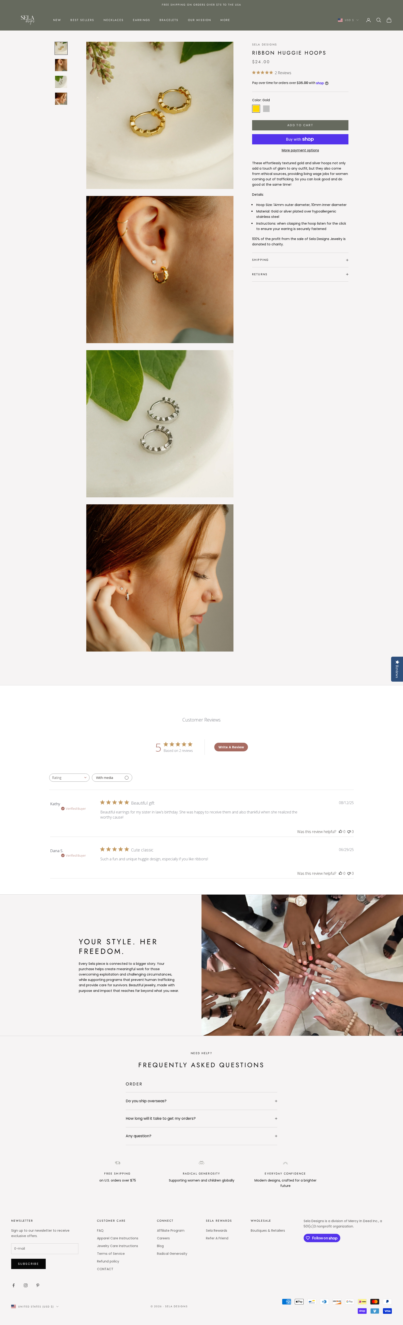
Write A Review (231, 747)
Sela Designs (264, 44)
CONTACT (105, 1269)
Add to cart (300, 125)
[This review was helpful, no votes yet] (340, 831)
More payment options (300, 150)
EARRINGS (141, 20)
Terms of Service (111, 1253)
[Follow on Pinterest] (37, 1285)
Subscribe (28, 1264)
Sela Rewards (216, 1230)
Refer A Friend (217, 1238)
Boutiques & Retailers (268, 1230)
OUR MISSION (199, 20)
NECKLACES (113, 20)
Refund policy (108, 1261)
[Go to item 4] (61, 98)
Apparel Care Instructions (117, 1238)
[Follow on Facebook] (13, 1285)
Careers (163, 1238)
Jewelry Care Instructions (117, 1246)
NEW (57, 20)
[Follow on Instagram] (25, 1285)
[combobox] (69, 778)
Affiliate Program (170, 1230)
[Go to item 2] (61, 65)
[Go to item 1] (61, 48)
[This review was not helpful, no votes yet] (349, 831)
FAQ (100, 1230)
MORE (225, 20)
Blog (160, 1246)
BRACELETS (169, 20)
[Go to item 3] (61, 81)
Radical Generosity (172, 1253)
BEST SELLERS (82, 20)
